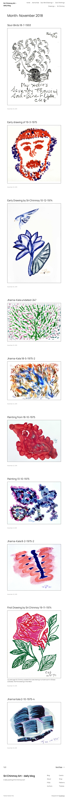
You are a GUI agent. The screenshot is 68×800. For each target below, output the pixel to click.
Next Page (60, 767)
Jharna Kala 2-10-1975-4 (21, 699)
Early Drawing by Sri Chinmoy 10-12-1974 (29, 200)
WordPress (62, 796)
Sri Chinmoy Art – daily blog (10, 4)
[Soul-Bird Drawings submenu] (53, 2)
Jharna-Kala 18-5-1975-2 (21, 358)
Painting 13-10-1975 (18, 478)
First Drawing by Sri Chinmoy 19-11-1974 (29, 607)
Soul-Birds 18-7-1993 (19, 25)
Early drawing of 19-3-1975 (22, 122)
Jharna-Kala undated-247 (21, 300)
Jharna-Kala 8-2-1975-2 (20, 541)
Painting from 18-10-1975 (21, 417)
